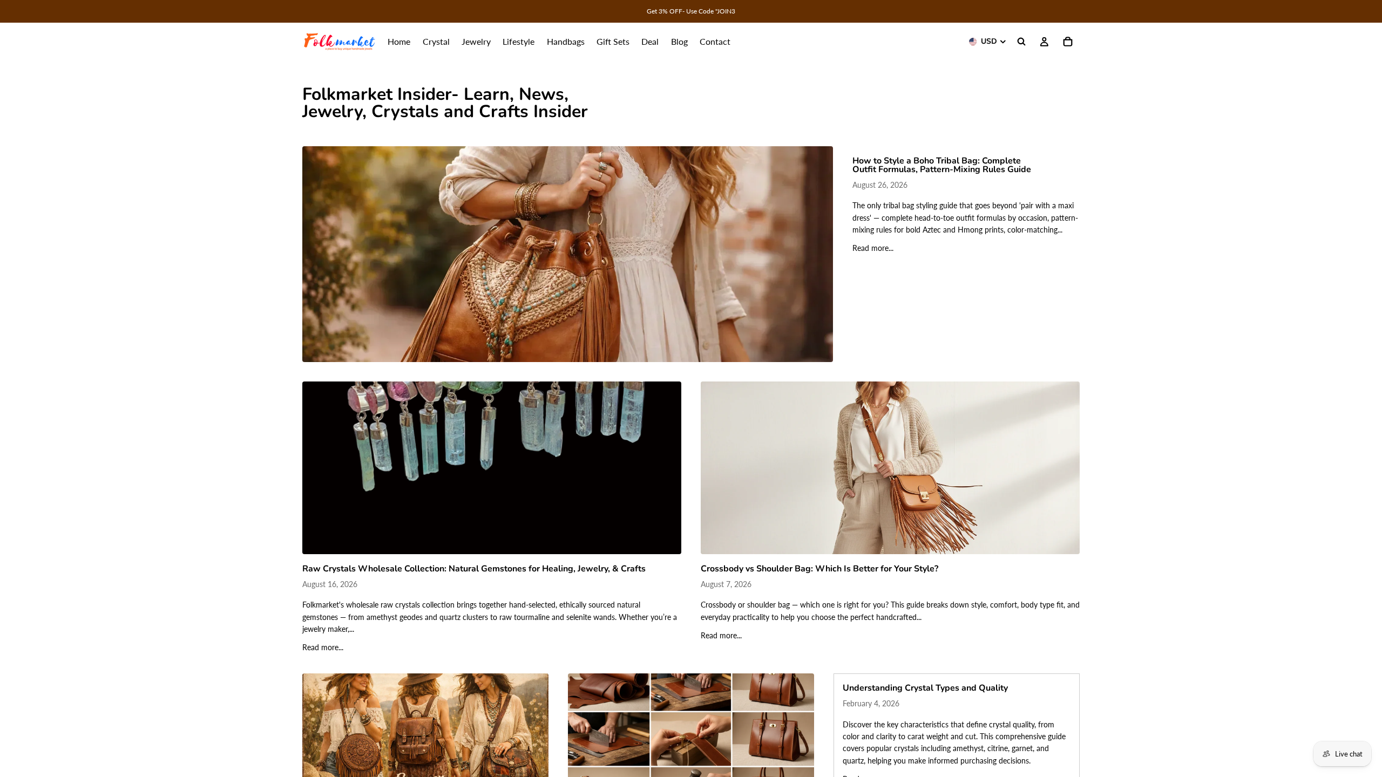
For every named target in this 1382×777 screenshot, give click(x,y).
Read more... (872, 248)
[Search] (1021, 41)
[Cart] (1068, 41)
